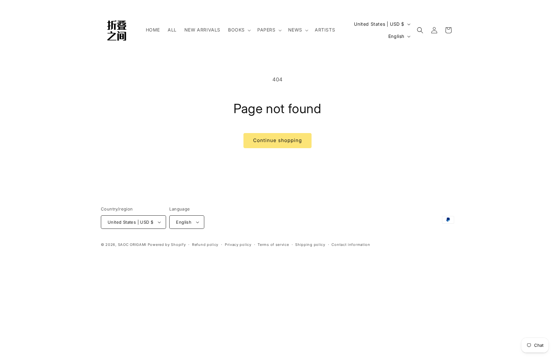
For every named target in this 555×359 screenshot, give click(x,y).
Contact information (350, 244)
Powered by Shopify (167, 244)
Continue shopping (277, 140)
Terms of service (273, 244)
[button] (238, 30)
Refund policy (205, 244)
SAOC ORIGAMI (132, 244)
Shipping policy (310, 244)
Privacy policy (238, 244)
